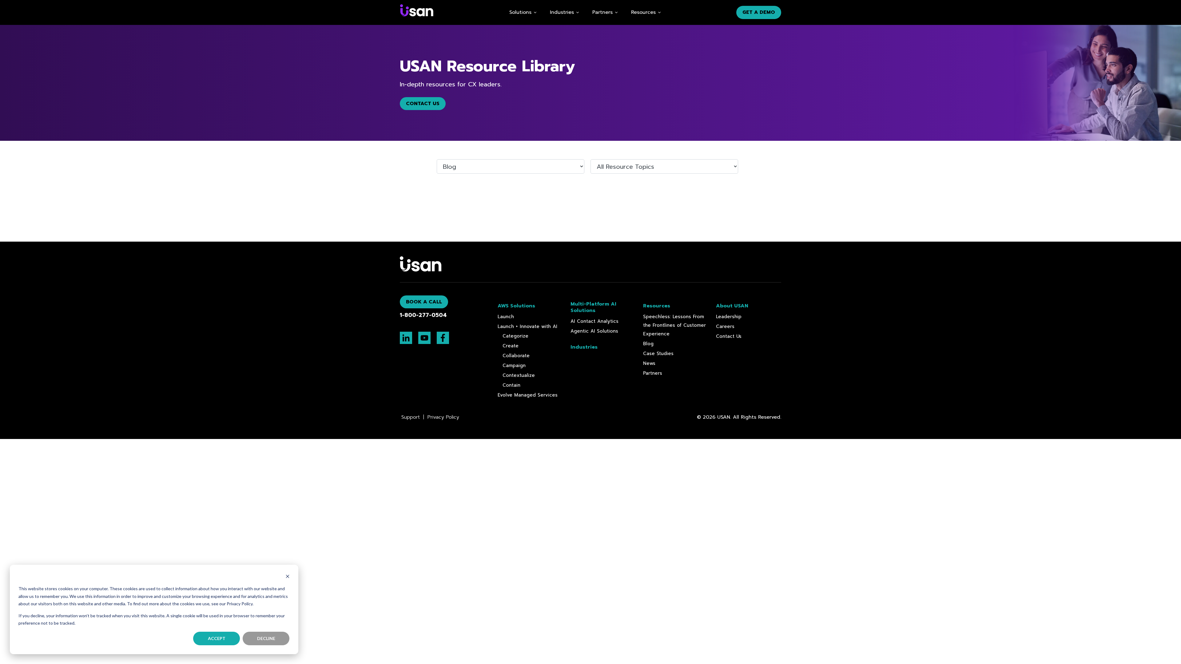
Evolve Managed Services (528, 395)
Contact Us (422, 103)
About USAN (732, 306)
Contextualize (519, 375)
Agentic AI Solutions (594, 331)
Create (511, 345)
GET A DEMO (758, 12)
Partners (652, 373)
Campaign (514, 365)
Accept (216, 638)
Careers (725, 326)
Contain (511, 385)
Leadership (729, 316)
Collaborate (516, 355)
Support (411, 417)
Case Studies (658, 353)
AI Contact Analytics (594, 321)
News (649, 363)
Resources (643, 12)
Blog (648, 343)
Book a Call (424, 302)
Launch (506, 316)
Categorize (515, 336)
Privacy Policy (442, 417)
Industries (562, 12)
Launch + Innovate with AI (527, 326)
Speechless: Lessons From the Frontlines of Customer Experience (674, 325)
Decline (266, 638)
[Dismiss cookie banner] (287, 577)
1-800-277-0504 (423, 315)
